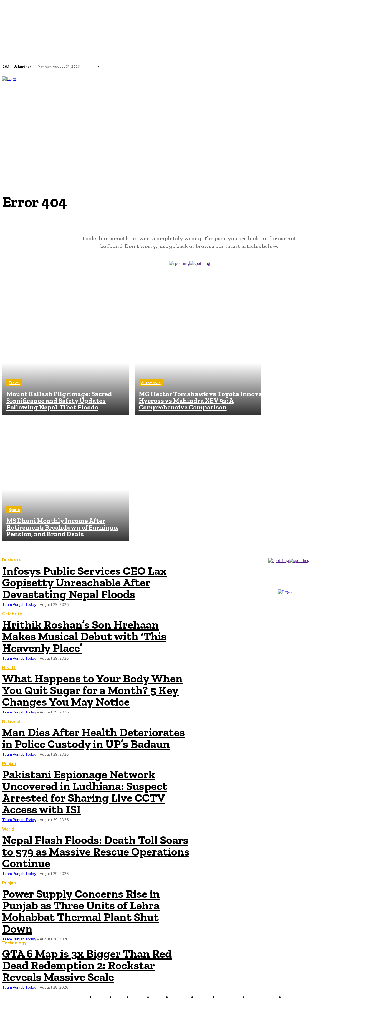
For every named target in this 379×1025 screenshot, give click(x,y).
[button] (374, 114)
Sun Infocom (248, 1010)
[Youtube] (186, 66)
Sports (14, 509)
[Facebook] (166, 66)
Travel (14, 383)
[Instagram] (173, 66)
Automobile (151, 383)
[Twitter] (180, 66)
